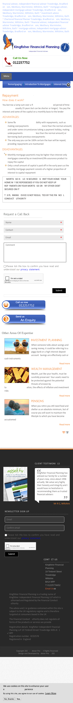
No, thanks (9, 699)
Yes (18, 699)
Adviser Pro (44, 654)
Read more (64, 363)
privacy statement (30, 269)
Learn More (50, 693)
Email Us (49, 588)
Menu (6, 76)
